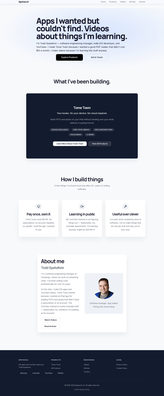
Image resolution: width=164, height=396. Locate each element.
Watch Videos (51, 320)
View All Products (100, 144)
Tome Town (55, 365)
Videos (123, 2)
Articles (132, 2)
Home (103, 2)
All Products (55, 368)
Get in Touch (97, 57)
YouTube (48, 373)
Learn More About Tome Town (70, 144)
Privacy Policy (121, 365)
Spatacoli (24, 1)
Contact (142, 2)
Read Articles (50, 326)
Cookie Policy (121, 368)
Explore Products (69, 57)
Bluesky (23, 373)
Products (112, 2)
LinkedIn (36, 373)
